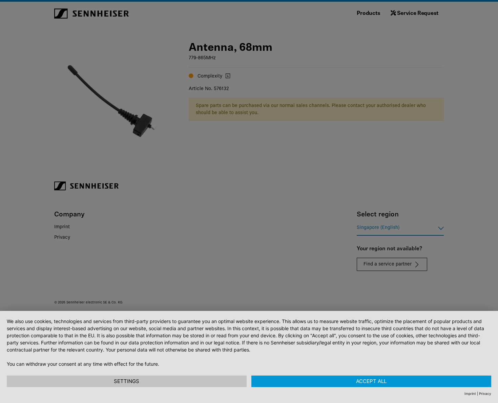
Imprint (470, 393)
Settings (126, 381)
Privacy (485, 393)
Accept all (371, 381)
